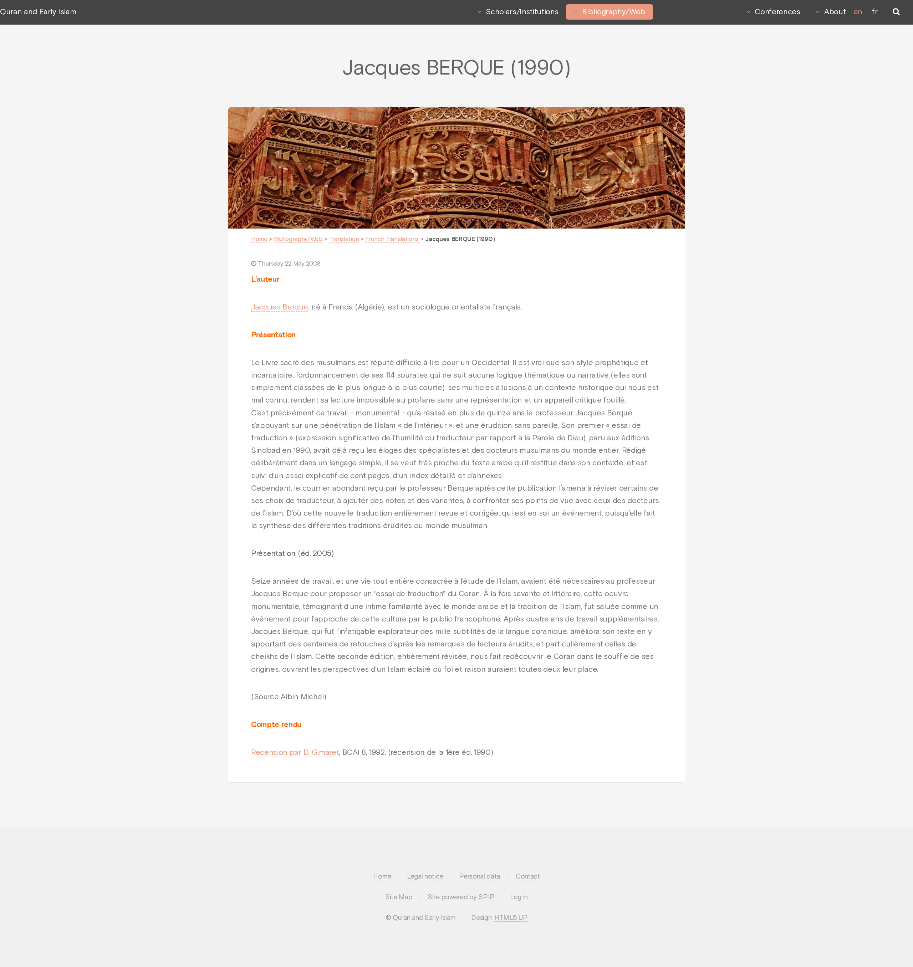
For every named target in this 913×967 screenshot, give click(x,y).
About (835, 12)
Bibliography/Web (613, 12)
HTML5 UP (510, 918)
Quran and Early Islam (38, 12)
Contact (528, 876)
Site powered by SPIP (461, 897)
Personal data (479, 876)
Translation (344, 239)
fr (874, 12)
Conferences (777, 12)
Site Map (398, 897)
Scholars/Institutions (522, 12)
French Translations (392, 239)
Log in (519, 897)
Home (259, 239)
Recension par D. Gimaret (295, 753)
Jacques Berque (279, 307)
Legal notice (425, 876)
